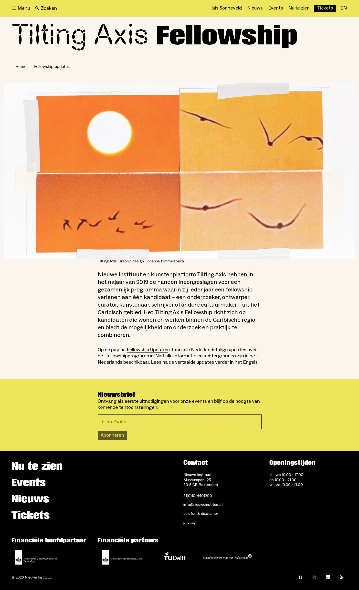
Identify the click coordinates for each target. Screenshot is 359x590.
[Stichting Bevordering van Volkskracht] (227, 557)
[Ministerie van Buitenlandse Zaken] (121, 557)
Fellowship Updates (147, 350)
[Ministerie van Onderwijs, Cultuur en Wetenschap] (35, 557)
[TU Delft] (174, 557)
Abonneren (112, 435)
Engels (250, 362)
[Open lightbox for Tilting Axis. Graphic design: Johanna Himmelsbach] (179, 171)
